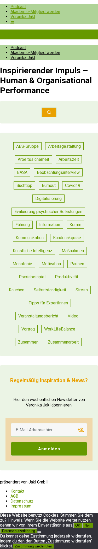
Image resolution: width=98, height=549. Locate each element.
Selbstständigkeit (50, 289)
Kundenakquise (67, 237)
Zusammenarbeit (63, 342)
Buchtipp (24, 185)
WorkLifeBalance (59, 329)
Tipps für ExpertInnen (48, 302)
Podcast (18, 6)
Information (49, 224)
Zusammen (28, 342)
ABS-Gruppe (27, 146)
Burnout (49, 185)
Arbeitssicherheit (33, 159)
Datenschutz (21, 501)
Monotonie (22, 263)
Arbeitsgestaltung (64, 146)
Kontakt (17, 491)
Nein (87, 525)
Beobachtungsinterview (58, 172)
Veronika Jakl (22, 16)
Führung (22, 224)
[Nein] (39, 532)
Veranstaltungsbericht (38, 316)
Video (73, 316)
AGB (14, 496)
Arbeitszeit (69, 159)
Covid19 (72, 185)
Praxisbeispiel (32, 276)
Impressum (20, 506)
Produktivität (66, 276)
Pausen (77, 263)
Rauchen (16, 289)
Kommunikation (30, 237)
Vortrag (28, 329)
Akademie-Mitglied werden (35, 11)
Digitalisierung (48, 198)
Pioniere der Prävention (44, 34)
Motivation (51, 263)
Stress (82, 289)
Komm (75, 224)
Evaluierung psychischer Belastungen (48, 211)
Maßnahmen (73, 250)
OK (77, 525)
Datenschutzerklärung (18, 531)
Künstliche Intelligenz (32, 250)
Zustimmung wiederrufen (33, 546)
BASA (22, 172)
